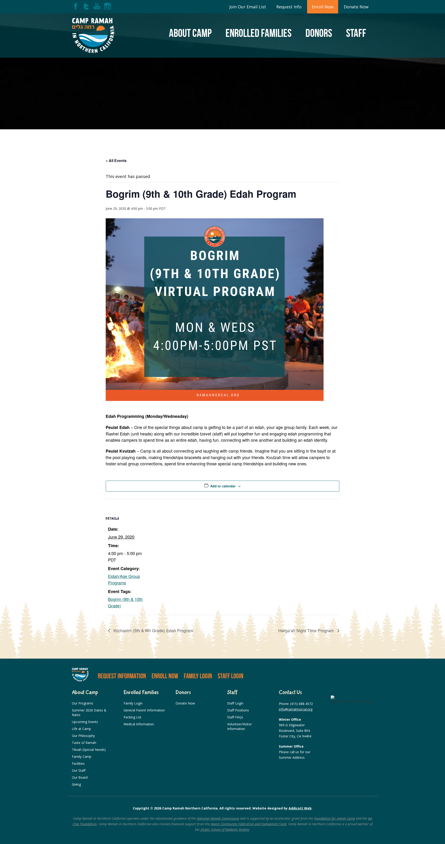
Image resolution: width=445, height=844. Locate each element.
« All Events (116, 160)
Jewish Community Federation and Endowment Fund (248, 824)
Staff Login (230, 676)
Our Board (80, 777)
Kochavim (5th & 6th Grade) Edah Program (152, 630)
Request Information (122, 676)
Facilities (78, 763)
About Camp (190, 33)
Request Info (289, 7)
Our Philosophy (83, 735)
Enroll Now (323, 7)
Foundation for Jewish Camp (334, 818)
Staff (356, 33)
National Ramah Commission (218, 818)
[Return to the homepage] (93, 35)
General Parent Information (144, 710)
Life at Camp (81, 729)
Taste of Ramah (84, 742)
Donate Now (356, 7)
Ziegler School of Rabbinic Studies (224, 829)
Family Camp (81, 756)
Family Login (198, 676)
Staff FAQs (235, 717)
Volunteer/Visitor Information (239, 726)
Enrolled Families (259, 33)
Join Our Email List (247, 7)
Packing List (132, 717)
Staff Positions (238, 710)
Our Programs (82, 703)
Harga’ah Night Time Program (306, 630)
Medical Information (139, 724)
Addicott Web (300, 808)
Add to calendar (222, 486)
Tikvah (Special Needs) (89, 749)
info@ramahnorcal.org (295, 709)
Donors (318, 33)
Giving (76, 784)
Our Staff (78, 770)
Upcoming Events (85, 722)
